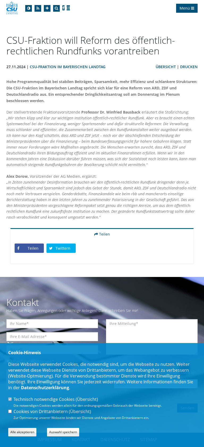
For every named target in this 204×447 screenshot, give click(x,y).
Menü (185, 8)
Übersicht (166, 66)
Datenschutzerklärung (45, 387)
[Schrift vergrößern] (47, 8)
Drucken (189, 66)
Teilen (104, 234)
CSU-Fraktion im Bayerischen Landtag (67, 66)
